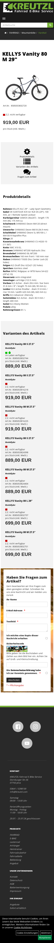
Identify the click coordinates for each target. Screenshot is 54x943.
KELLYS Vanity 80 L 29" (18, 500)
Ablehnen (46, 932)
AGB (12, 883)
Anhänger (15, 845)
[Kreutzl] (28, 7)
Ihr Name (11, 599)
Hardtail (42, 32)
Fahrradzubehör (18, 852)
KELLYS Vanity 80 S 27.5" (19, 344)
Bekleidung (15, 859)
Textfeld (11, 621)
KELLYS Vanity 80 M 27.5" (20, 406)
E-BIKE (13, 838)
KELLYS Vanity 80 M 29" (24, 56)
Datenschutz (16, 880)
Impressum (15, 891)
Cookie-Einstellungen (27, 932)
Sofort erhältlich (18, 908)
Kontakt (13, 876)
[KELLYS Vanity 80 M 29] (27, 85)
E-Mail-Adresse (14, 610)
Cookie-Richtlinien (23, 927)
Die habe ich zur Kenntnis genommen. (23, 672)
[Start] (5, 32)
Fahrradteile (16, 856)
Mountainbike (29, 32)
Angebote (14, 904)
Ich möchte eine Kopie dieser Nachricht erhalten (22, 637)
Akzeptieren (45, 937)
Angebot (14, 863)
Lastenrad (15, 842)
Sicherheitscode (15, 643)
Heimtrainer (16, 849)
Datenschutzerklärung (23, 670)
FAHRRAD (14, 32)
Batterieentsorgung (19, 887)
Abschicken (14, 680)
